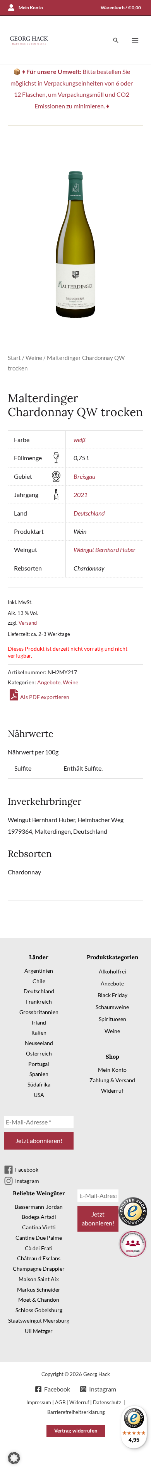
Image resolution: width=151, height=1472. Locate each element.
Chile (39, 981)
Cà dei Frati (39, 1248)
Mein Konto (112, 1069)
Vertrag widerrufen (75, 1430)
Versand (28, 623)
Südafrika (38, 1084)
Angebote (48, 682)
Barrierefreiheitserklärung (76, 1412)
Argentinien (38, 970)
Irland (39, 1022)
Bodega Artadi (39, 1216)
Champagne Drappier (39, 1268)
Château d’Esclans (38, 1258)
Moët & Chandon (38, 1299)
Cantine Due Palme (38, 1237)
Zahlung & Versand (112, 1080)
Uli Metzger (39, 1331)
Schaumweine (112, 1007)
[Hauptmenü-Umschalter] (135, 40)
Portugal (38, 1064)
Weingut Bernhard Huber (105, 549)
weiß (80, 439)
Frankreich (39, 1001)
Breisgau (84, 476)
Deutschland (89, 513)
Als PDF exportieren (44, 697)
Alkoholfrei (112, 971)
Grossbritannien (38, 1012)
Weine (34, 357)
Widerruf (112, 1090)
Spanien (38, 1074)
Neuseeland (39, 1043)
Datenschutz (107, 1402)
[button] (115, 40)
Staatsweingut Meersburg (38, 1320)
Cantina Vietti (39, 1227)
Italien (38, 1032)
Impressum (38, 1402)
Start (14, 357)
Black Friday (112, 995)
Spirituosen (112, 1019)
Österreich (39, 1053)
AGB (60, 1402)
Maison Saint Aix (39, 1279)
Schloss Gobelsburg (38, 1310)
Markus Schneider (38, 1289)
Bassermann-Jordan (39, 1206)
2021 (81, 494)
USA (39, 1095)
